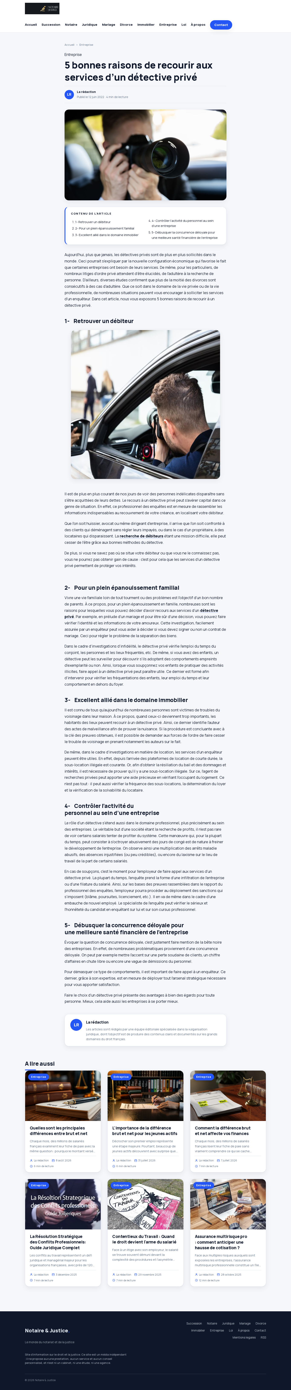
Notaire (71, 24)
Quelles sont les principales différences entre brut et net (58, 1130)
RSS (263, 1337)
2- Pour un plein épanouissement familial (104, 228)
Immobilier (146, 24)
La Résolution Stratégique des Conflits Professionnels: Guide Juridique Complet (58, 1242)
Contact (221, 25)
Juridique (89, 24)
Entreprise (168, 24)
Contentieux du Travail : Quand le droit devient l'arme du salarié (144, 1239)
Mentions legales (244, 1337)
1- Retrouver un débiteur (93, 222)
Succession (51, 24)
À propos (198, 24)
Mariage (108, 24)
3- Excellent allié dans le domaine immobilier (106, 235)
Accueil (31, 24)
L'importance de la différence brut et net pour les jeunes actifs (144, 1130)
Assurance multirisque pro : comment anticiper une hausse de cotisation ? (221, 1242)
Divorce (126, 24)
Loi (184, 24)
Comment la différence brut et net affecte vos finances (223, 1130)
